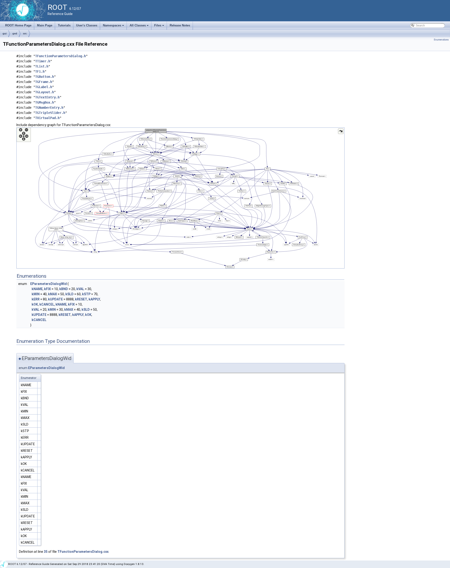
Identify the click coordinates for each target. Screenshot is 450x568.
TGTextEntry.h (47, 97)
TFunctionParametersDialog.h (60, 56)
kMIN (36, 294)
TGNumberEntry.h (49, 107)
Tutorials (64, 25)
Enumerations (441, 39)
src (25, 33)
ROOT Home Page (18, 25)
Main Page (44, 25)
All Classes (139, 27)
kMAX (52, 294)
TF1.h (40, 71)
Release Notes (180, 25)
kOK (35, 304)
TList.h (41, 66)
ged (14, 33)
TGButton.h (44, 76)
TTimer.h (42, 61)
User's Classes (86, 25)
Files (159, 27)
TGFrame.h (43, 82)
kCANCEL (46, 304)
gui (5, 33)
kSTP (86, 294)
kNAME (37, 289)
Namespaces (114, 27)
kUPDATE (55, 299)
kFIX (47, 289)
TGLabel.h (43, 87)
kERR (36, 299)
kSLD (69, 294)
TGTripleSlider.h (50, 113)
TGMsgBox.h (44, 102)
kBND (63, 289)
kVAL (80, 289)
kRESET (81, 299)
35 (46, 551)
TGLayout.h (44, 92)
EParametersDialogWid (48, 284)
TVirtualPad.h (47, 118)
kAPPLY (94, 299)
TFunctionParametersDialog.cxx (83, 551)
